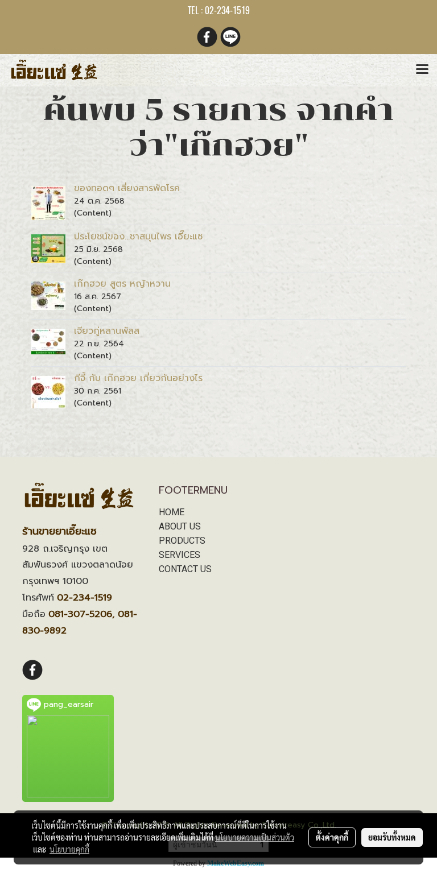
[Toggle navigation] (422, 69)
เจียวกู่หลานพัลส (106, 331)
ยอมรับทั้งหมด (392, 837)
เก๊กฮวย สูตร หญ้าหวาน (122, 284)
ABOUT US (180, 526)
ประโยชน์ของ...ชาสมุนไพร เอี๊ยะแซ (138, 236)
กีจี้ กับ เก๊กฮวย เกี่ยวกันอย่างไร (138, 378)
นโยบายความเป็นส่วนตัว (254, 837)
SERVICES (179, 554)
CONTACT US (185, 569)
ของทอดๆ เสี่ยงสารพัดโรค (127, 188)
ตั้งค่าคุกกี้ (332, 837)
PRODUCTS (182, 540)
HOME (171, 512)
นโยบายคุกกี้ (69, 849)
